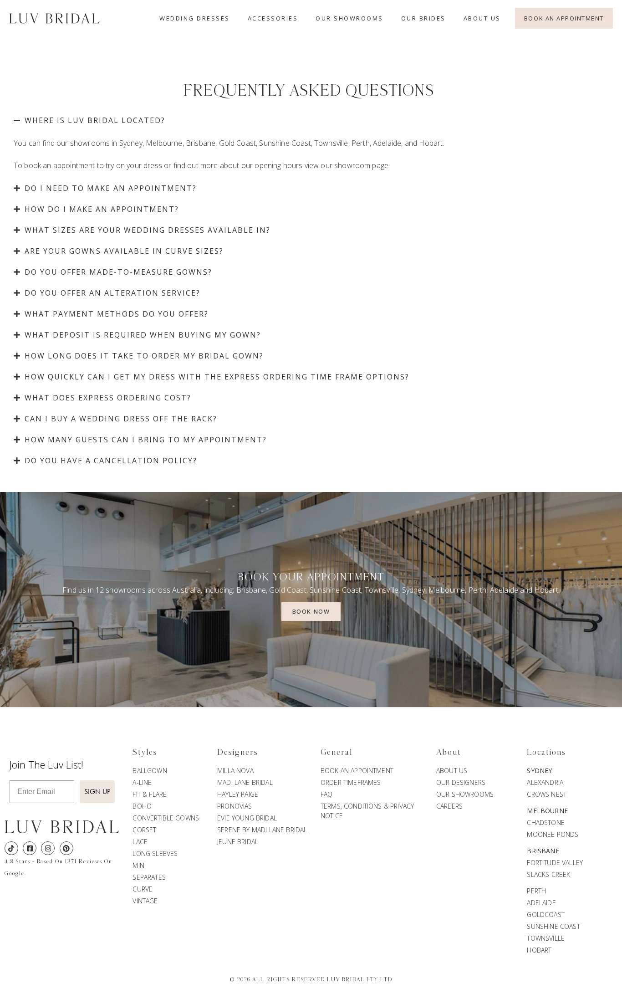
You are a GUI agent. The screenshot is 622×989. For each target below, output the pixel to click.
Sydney (131, 143)
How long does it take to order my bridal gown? (144, 356)
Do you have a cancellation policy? (111, 461)
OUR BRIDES (423, 18)
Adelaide (387, 143)
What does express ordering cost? (108, 398)
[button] (311, 120)
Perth (361, 143)
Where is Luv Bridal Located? (95, 120)
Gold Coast (237, 143)
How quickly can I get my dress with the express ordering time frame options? (217, 377)
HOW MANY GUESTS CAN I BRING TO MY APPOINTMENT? (146, 440)
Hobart (431, 143)
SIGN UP (97, 791)
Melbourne (164, 143)
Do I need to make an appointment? (111, 188)
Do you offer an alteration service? (112, 293)
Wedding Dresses (194, 18)
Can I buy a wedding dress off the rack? (121, 419)
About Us (482, 18)
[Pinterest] (66, 848)
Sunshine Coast (285, 143)
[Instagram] (48, 848)
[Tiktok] (11, 848)
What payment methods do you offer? (117, 314)
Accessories (273, 18)
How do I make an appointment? (102, 209)
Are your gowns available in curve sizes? (124, 251)
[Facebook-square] (29, 848)
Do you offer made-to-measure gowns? (118, 272)
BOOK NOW (311, 611)
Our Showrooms (349, 18)
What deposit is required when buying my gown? (143, 335)
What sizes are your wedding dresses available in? (147, 230)
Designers (237, 752)
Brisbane (200, 143)
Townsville (331, 143)
